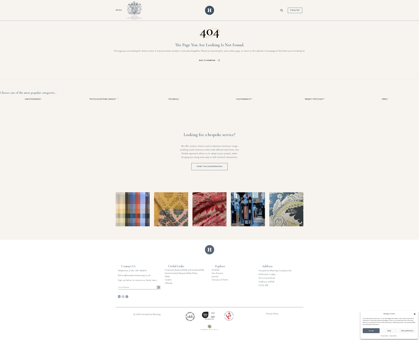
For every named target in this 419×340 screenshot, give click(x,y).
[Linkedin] (119, 296)
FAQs (167, 277)
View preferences (407, 331)
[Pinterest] (126, 296)
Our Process (217, 273)
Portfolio (216, 270)
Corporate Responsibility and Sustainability (184, 270)
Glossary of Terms (220, 280)
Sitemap (168, 283)
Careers (168, 280)
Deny (389, 331)
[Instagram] (123, 296)
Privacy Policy (384, 335)
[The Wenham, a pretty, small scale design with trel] (171, 209)
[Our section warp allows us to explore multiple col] (133, 209)
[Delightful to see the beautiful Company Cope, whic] (248, 209)
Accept (371, 331)
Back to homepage (207, 60)
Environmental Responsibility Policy (181, 273)
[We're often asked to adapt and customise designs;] (286, 209)
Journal (215, 277)
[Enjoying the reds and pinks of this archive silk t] (209, 209)
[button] (415, 314)
